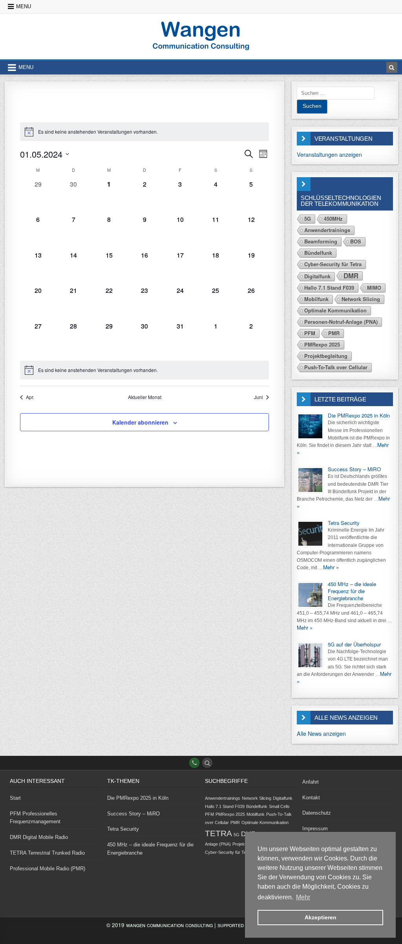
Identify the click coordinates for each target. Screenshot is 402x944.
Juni (258, 397)
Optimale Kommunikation (335, 310)
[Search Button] (207, 763)
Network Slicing (361, 299)
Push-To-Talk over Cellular (335, 367)
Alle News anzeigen (321, 733)
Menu (23, 6)
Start (15, 798)
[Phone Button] (194, 763)
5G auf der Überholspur (354, 644)
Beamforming (320, 241)
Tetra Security (344, 522)
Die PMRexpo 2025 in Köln (359, 415)
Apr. (30, 397)
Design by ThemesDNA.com (201, 936)
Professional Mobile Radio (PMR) (47, 868)
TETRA (218, 833)
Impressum (315, 828)
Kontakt (311, 798)
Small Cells (279, 806)
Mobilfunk (316, 299)
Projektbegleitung (325, 355)
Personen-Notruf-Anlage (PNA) (341, 321)
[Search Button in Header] (391, 67)
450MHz (333, 218)
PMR (334, 333)
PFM (309, 333)
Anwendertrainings (327, 230)
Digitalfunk (317, 276)
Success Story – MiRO (354, 469)
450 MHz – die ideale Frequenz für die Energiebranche (352, 591)
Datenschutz (316, 813)
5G (307, 218)
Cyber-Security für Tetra (333, 264)
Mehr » (331, 567)
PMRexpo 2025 (322, 344)
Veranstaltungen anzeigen (329, 154)
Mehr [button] (303, 897)
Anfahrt (310, 782)
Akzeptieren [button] (320, 917)
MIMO (374, 287)
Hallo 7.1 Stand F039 (329, 287)
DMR (351, 275)
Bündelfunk (318, 252)
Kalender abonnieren (140, 422)
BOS (355, 241)
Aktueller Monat (144, 397)
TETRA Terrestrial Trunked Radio (47, 853)
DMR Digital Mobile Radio (39, 837)
